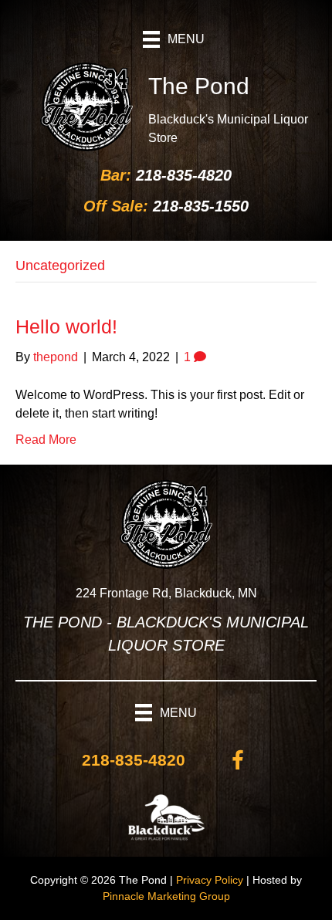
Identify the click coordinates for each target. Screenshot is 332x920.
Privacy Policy (209, 880)
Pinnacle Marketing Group (166, 896)
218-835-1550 (201, 206)
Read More (45, 439)
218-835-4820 (184, 175)
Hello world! (66, 326)
